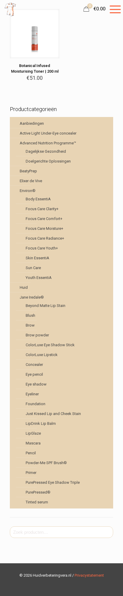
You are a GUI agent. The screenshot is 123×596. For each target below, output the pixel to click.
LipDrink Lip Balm (41, 423)
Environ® (28, 190)
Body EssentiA (38, 199)
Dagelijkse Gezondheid (46, 151)
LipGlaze (33, 433)
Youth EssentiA (39, 277)
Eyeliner (32, 394)
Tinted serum (37, 502)
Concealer (34, 364)
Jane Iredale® (32, 297)
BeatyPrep (28, 171)
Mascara (33, 443)
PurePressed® (38, 492)
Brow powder (37, 335)
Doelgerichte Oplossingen (48, 161)
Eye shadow (36, 384)
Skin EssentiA (37, 258)
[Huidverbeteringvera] (10, 8)
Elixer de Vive (31, 181)
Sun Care (33, 268)
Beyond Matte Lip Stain (45, 305)
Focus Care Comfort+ (44, 218)
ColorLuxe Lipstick (42, 354)
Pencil (31, 453)
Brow (30, 325)
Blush (30, 315)
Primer (31, 472)
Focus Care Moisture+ (44, 228)
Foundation (35, 404)
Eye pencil (34, 374)
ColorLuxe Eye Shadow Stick (50, 345)
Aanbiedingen (32, 123)
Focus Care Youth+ (42, 248)
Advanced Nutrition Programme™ (48, 143)
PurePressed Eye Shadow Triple (53, 482)
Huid (24, 287)
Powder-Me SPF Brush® (46, 463)
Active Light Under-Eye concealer (48, 133)
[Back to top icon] (110, 584)
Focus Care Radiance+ (45, 238)
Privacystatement (89, 575)
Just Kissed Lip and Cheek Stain (53, 413)
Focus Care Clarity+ (42, 209)
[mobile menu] (115, 9)
